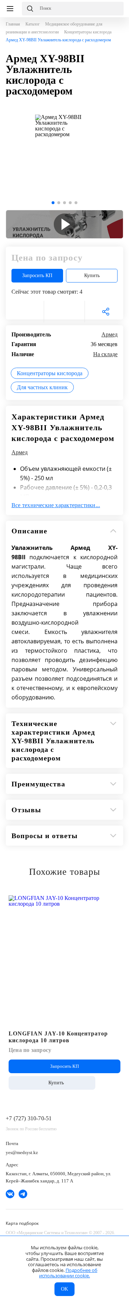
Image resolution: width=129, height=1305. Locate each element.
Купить (92, 275)
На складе (105, 354)
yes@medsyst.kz (22, 1152)
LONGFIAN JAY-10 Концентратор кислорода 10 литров (58, 1036)
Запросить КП (37, 275)
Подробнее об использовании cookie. (68, 1273)
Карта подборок (22, 1223)
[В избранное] (23, 311)
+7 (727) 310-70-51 (29, 1118)
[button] (53, 202)
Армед (109, 334)
